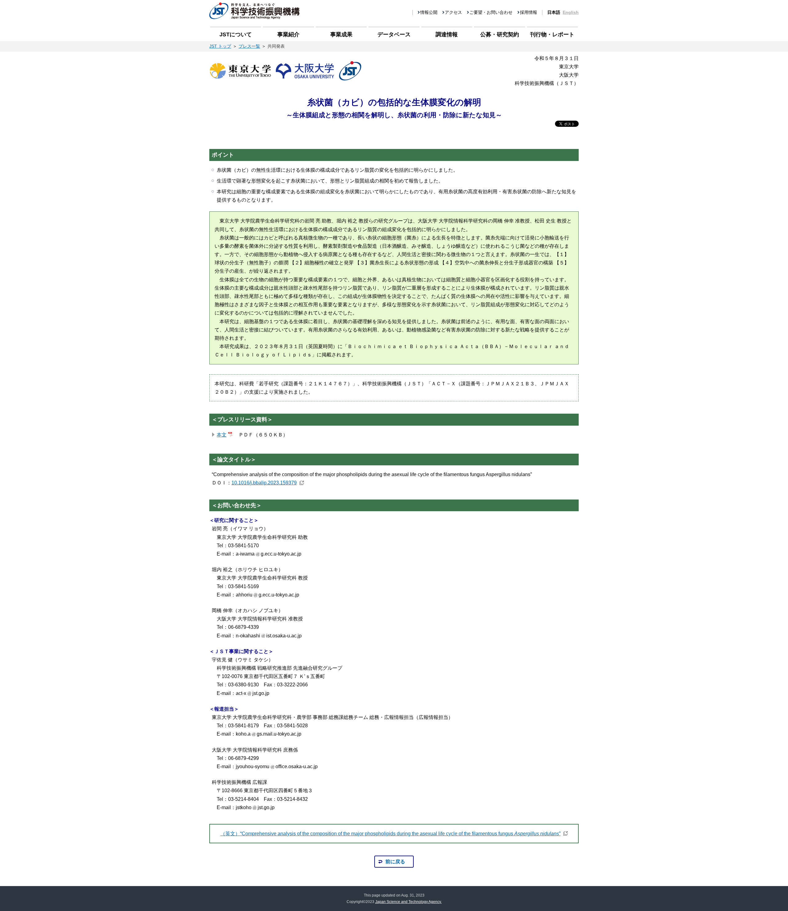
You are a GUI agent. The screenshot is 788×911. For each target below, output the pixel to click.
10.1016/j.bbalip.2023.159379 (264, 482)
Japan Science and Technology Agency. (408, 902)
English (571, 12)
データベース (394, 34)
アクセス (453, 12)
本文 (222, 434)
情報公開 (428, 12)
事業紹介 (288, 34)
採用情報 (528, 12)
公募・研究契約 (499, 34)
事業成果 (341, 34)
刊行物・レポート (552, 34)
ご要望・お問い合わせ (491, 12)
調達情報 (447, 34)
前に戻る (395, 861)
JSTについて (235, 34)
